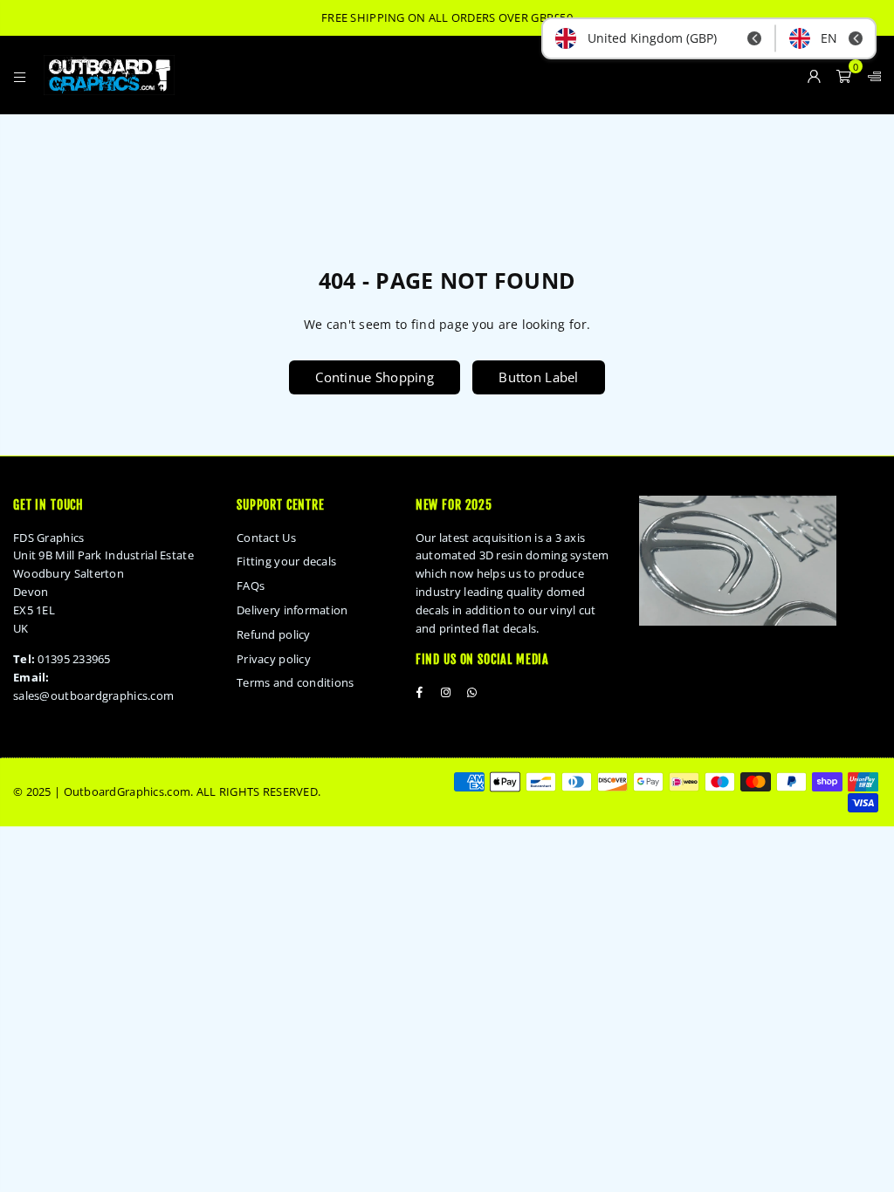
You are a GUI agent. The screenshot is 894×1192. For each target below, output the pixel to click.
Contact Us (266, 537)
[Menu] (19, 75)
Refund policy (274, 634)
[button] (844, 75)
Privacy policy (274, 659)
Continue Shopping (374, 377)
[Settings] (870, 75)
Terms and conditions (295, 682)
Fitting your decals (286, 561)
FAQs (251, 585)
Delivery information (292, 610)
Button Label (538, 377)
